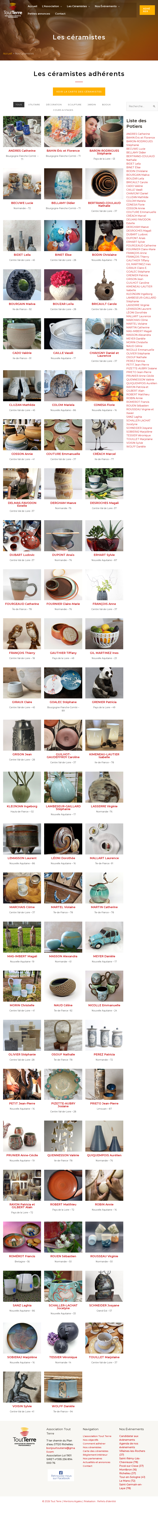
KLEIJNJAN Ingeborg (139, 294)
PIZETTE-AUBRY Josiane (141, 368)
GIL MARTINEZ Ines (138, 264)
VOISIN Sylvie (134, 442)
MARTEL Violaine (136, 323)
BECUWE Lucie (135, 148)
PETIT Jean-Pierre (137, 364)
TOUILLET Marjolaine (139, 439)
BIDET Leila (133, 163)
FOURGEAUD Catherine (141, 245)
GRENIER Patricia (137, 275)
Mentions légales (72, 1501)
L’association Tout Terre (97, 1436)
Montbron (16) (128, 1469)
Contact (60, 13)
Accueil (32, 6)
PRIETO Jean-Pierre (138, 372)
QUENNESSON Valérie (140, 379)
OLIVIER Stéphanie (138, 353)
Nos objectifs (90, 1439)
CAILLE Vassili (134, 189)
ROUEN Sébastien (137, 405)
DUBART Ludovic (137, 234)
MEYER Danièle (136, 338)
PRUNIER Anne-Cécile (140, 375)
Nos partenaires (92, 1458)
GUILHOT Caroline (137, 282)
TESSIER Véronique (138, 435)
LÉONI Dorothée (136, 312)
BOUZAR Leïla (135, 178)
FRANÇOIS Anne (136, 253)
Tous (19, 104)
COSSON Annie (135, 208)
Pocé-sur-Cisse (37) (131, 1465)
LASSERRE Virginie (137, 305)
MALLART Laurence (138, 316)
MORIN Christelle (137, 342)
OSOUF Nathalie (136, 357)
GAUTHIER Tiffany (137, 260)
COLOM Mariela (136, 200)
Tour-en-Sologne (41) (132, 1477)
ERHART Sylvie (135, 241)
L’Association (50, 6)
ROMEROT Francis (137, 401)
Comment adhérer (94, 1443)
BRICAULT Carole (137, 182)
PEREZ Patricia (135, 361)
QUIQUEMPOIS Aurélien (141, 383)
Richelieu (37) (127, 1473)
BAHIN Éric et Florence (140, 137)
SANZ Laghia (134, 416)
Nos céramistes (92, 1447)
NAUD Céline (134, 346)
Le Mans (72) (127, 1480)
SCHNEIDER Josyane (139, 428)
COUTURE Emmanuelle (141, 212)
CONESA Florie (135, 204)
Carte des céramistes (95, 1451)
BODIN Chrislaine (137, 171)
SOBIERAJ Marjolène (139, 431)
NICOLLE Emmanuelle (140, 349)
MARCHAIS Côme (137, 320)
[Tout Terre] (12, 9)
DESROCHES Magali (138, 230)
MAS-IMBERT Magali (139, 331)
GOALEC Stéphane (138, 271)
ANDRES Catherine (138, 133)
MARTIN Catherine (138, 327)
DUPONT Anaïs (135, 238)
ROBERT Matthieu (138, 394)
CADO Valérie (134, 186)
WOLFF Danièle (136, 446)
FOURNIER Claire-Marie (141, 249)
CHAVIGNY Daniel (137, 193)
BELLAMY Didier (136, 152)
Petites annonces (39, 13)
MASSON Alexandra (138, 334)
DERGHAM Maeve (137, 227)
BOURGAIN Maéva (137, 174)
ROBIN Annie (134, 398)
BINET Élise (133, 167)
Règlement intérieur (95, 1454)
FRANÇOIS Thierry (137, 256)
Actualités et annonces (96, 1462)
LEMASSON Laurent (138, 308)
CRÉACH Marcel (136, 215)
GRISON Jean (134, 279)
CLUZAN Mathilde (137, 197)
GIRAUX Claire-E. (136, 267)
